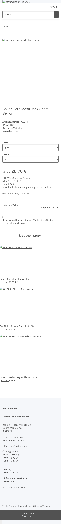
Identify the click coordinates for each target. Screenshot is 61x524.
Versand (27, 177)
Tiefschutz (18, 128)
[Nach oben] (1, 522)
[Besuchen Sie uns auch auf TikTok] (4, 500)
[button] (43, 7)
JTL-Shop (35, 516)
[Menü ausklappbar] (6, 6)
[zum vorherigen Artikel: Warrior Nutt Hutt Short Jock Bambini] (13, 27)
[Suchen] (56, 14)
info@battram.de (18, 445)
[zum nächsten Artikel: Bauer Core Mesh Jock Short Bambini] (19, 27)
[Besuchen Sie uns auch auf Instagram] (4, 496)
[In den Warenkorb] (4, 36)
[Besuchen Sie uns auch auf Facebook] (4, 493)
